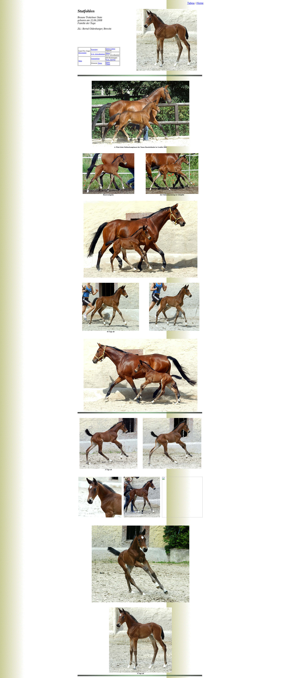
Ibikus (108, 53)
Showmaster (82, 53)
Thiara (108, 64)
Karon (108, 62)
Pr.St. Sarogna (110, 59)
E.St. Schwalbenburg (98, 54)
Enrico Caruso (110, 49)
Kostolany (94, 49)
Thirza (100, 63)
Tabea (80, 61)
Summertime (95, 58)
